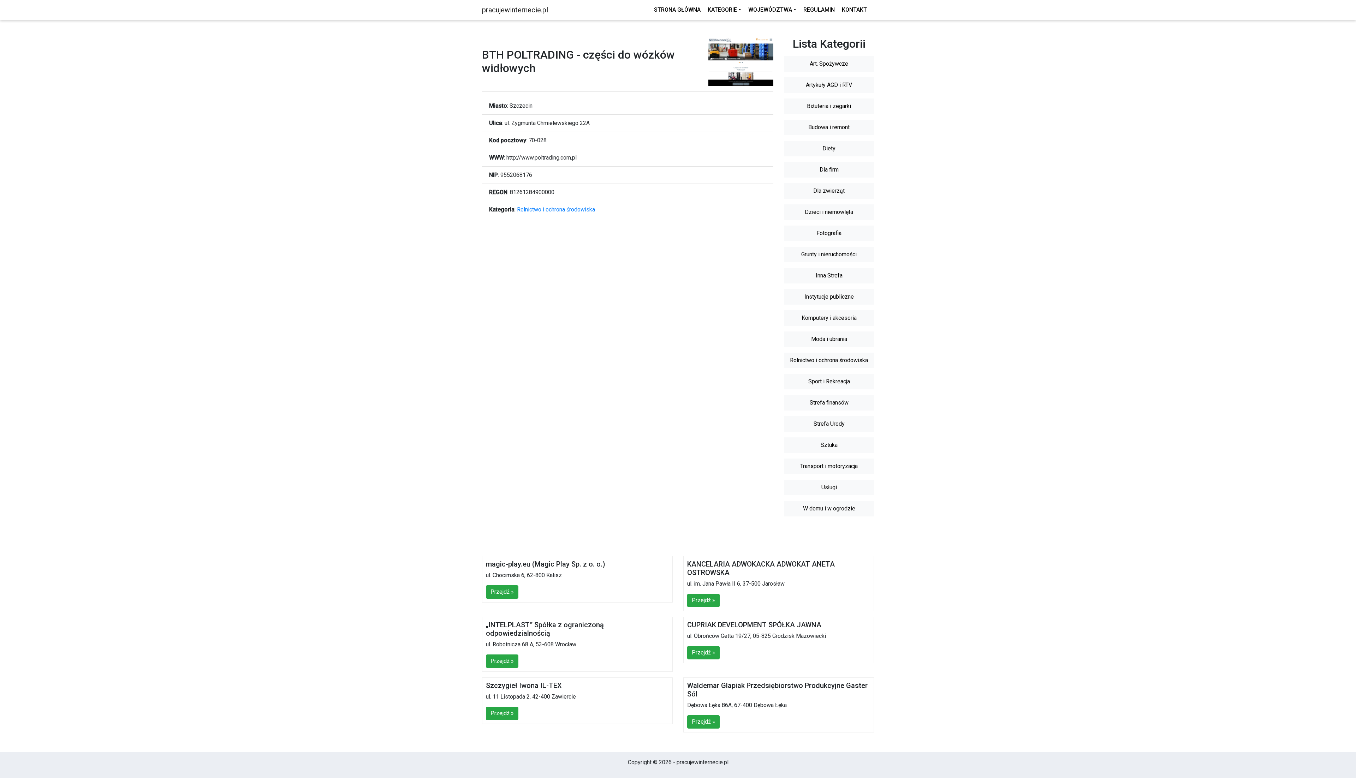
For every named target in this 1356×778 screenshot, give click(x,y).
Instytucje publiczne (829, 296)
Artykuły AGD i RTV (829, 85)
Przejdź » (502, 591)
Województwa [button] (770, 9)
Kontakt (854, 9)
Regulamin (819, 9)
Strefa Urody (829, 423)
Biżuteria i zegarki (829, 106)
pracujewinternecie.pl (515, 10)
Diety (828, 148)
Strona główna (677, 9)
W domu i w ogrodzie (829, 508)
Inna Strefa (829, 275)
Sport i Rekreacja (829, 381)
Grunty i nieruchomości (829, 254)
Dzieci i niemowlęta (829, 212)
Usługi (829, 487)
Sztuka (829, 445)
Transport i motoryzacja (829, 466)
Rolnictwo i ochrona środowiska (556, 209)
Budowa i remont (829, 127)
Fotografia (828, 233)
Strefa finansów (829, 402)
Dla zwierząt (829, 190)
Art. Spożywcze (829, 63)
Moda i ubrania (829, 339)
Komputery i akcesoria (829, 318)
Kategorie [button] (722, 9)
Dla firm (829, 169)
